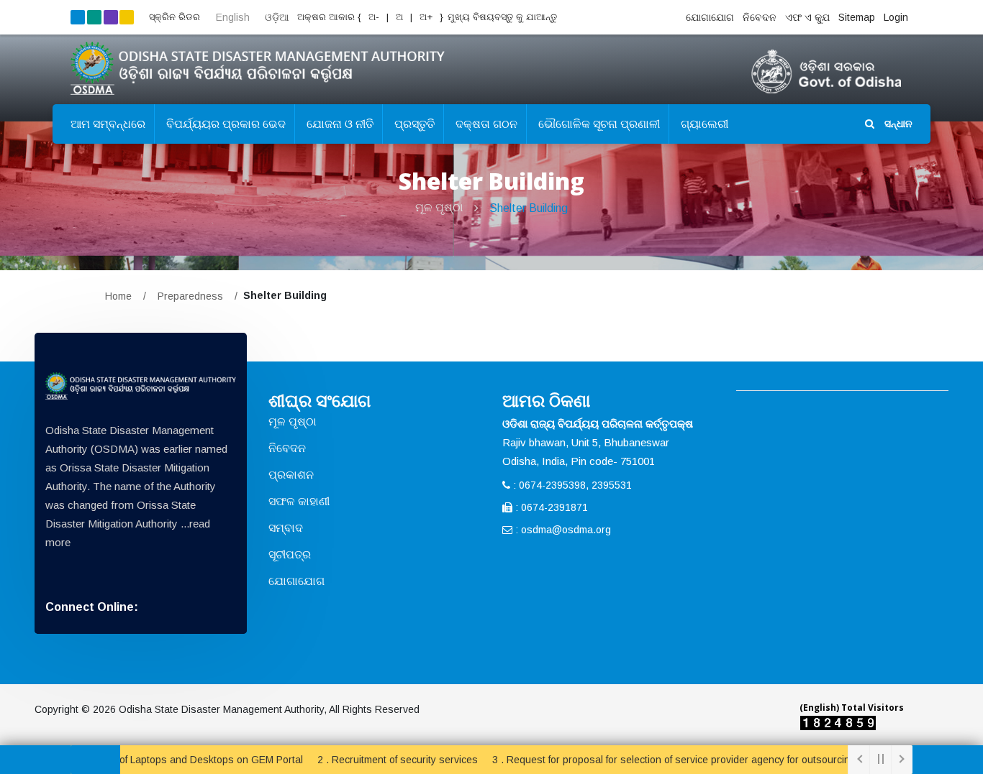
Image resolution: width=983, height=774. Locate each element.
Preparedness (190, 296)
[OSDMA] (140, 386)
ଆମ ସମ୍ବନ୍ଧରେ (108, 124)
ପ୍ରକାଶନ (291, 475)
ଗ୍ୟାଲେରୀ (704, 124)
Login (896, 17)
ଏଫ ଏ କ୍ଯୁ (807, 17)
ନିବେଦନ (759, 17)
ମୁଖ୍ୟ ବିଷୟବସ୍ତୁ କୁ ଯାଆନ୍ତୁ (502, 16)
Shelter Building (528, 208)
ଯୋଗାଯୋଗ (710, 17)
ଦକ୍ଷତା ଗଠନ (486, 124)
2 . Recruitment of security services (371, 759)
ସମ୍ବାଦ (285, 528)
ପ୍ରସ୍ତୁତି (414, 124)
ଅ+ (427, 16)
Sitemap (856, 17)
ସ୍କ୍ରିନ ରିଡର (174, 16)
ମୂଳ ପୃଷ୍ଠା (439, 207)
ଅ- (372, 16)
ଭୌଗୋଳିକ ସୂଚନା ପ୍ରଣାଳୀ (599, 124)
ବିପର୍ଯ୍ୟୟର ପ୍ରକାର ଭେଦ (226, 124)
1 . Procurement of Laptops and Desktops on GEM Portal (146, 759)
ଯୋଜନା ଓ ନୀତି (340, 124)
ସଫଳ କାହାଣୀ (299, 501)
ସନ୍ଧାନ (897, 123)
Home (118, 296)
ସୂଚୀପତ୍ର (289, 554)
